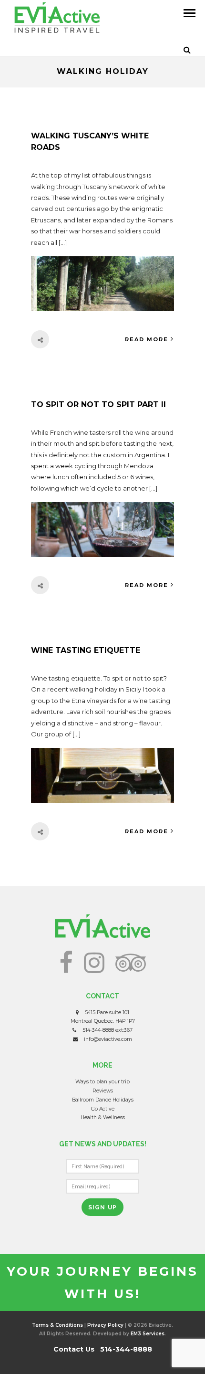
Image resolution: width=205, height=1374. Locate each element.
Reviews (102, 1091)
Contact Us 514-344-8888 (102, 1349)
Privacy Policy (105, 1325)
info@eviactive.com (108, 1039)
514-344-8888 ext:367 (107, 1030)
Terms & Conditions (57, 1325)
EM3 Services (147, 1334)
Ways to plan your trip (102, 1082)
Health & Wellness (103, 1117)
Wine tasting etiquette (85, 650)
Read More (146, 339)
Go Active (102, 1109)
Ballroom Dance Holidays (102, 1100)
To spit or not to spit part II (98, 404)
